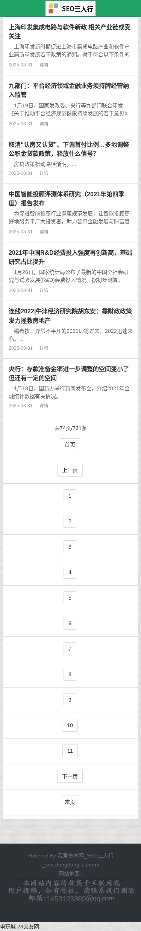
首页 (70, 445)
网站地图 (69, 874)
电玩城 (8, 926)
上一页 (70, 470)
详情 (44, 64)
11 (70, 751)
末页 (70, 802)
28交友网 (28, 926)
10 (70, 725)
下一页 (70, 776)
